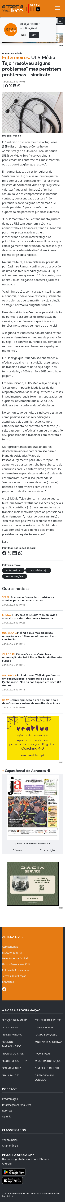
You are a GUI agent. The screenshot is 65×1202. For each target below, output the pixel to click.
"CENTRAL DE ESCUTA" (48, 1020)
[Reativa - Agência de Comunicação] (33, 738)
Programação (10, 1099)
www (18, 850)
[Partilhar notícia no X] (10, 86)
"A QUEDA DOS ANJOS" (48, 1061)
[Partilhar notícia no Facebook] (6, 86)
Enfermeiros (13, 570)
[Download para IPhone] (32, 1180)
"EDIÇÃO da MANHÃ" (14, 1020)
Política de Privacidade (15, 970)
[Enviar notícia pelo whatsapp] (18, 86)
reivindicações (14, 576)
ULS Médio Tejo (38, 570)
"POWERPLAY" (43, 1053)
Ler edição (48, 850)
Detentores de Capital (15, 958)
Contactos (8, 982)
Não (23, 35)
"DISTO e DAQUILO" (46, 1034)
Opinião (6, 1116)
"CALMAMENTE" (11, 1068)
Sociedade (16, 53)
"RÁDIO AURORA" (12, 1034)
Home (5, 53)
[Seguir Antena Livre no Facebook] (4, 989)
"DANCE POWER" (44, 1027)
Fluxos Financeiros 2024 (16, 964)
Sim (34, 35)
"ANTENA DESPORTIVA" (48, 1042)
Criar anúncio (10, 1145)
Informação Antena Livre (16, 1104)
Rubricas (7, 1110)
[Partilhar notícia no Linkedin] (15, 86)
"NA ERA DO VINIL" (13, 1053)
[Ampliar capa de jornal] (32, 807)
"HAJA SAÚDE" (10, 1075)
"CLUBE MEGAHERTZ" (14, 1061)
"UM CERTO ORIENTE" (47, 1068)
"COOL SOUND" (11, 1027)
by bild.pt (7, 1196)
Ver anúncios (10, 1139)
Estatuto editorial (12, 952)
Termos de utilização (14, 976)
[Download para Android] (30, 1172)
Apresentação (10, 946)
